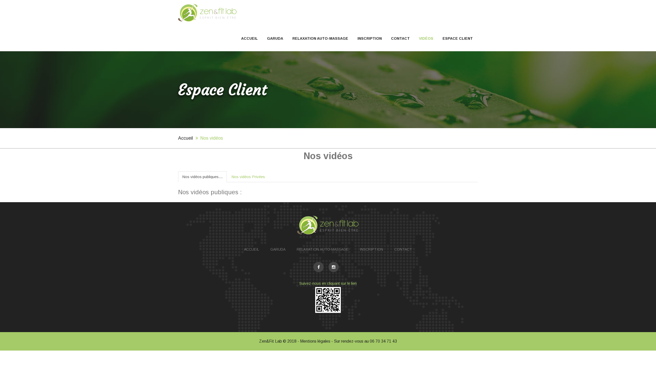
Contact (400, 38)
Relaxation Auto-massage (320, 38)
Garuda (275, 38)
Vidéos (426, 38)
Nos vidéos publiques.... (202, 177)
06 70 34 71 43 (383, 341)
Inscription (369, 38)
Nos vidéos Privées (248, 177)
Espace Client (458, 38)
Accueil (249, 38)
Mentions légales (315, 341)
